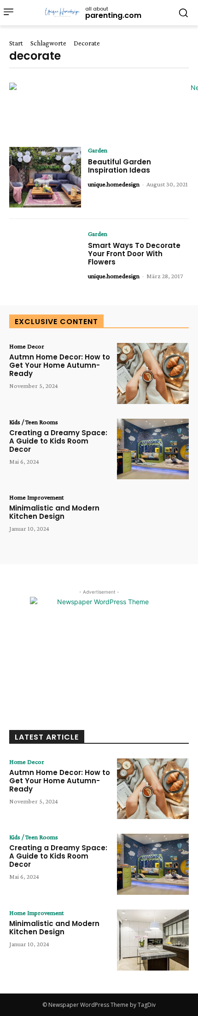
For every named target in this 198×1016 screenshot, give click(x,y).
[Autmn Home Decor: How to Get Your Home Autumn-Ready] (153, 373)
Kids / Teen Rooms (33, 422)
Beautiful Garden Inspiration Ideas (119, 166)
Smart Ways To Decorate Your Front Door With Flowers (134, 254)
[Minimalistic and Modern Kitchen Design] (153, 524)
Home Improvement (36, 497)
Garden (97, 150)
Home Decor (26, 346)
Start (16, 43)
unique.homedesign (114, 184)
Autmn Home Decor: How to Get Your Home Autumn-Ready (59, 365)
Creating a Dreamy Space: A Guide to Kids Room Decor (58, 441)
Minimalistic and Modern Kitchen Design (54, 512)
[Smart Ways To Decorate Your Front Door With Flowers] (45, 261)
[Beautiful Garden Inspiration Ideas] (45, 177)
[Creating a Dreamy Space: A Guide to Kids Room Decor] (153, 449)
